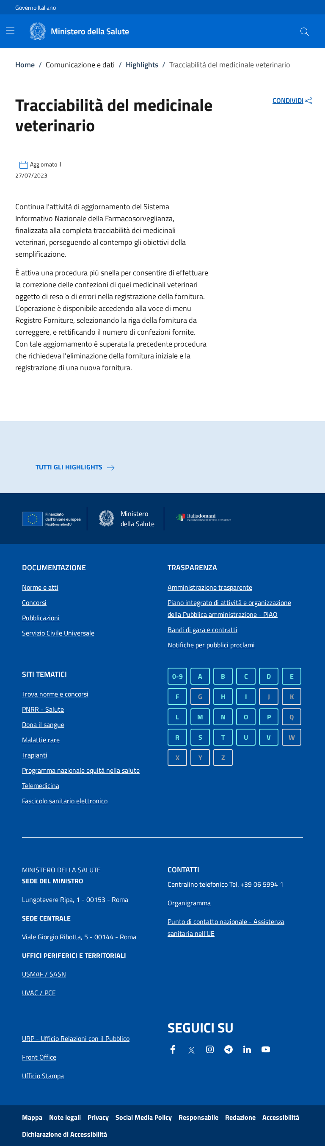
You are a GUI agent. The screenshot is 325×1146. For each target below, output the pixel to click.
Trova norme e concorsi (55, 694)
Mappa (32, 1117)
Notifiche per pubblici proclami (211, 645)
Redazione (240, 1117)
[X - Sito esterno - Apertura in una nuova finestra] (191, 1049)
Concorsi (34, 602)
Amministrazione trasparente (210, 587)
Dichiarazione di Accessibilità (64, 1134)
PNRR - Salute (43, 709)
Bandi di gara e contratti (202, 629)
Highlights (142, 64)
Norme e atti (40, 587)
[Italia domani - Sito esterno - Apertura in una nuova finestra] (206, 518)
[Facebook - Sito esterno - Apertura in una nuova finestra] (173, 1048)
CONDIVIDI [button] (288, 100)
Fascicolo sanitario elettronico (64, 801)
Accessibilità (280, 1117)
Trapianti (34, 755)
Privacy (98, 1117)
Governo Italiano (35, 7)
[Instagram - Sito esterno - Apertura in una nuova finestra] (210, 1048)
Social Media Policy (144, 1117)
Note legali (65, 1117)
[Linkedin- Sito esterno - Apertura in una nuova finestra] (247, 1048)
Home (25, 64)
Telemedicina (40, 785)
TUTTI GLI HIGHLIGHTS (69, 467)
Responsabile (198, 1117)
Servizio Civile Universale (58, 633)
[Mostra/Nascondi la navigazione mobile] (10, 30)
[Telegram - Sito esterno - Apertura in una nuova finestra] (228, 1048)
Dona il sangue (43, 724)
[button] (305, 31)
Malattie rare (41, 740)
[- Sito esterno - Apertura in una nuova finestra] (266, 1048)
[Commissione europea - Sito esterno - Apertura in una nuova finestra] (52, 519)
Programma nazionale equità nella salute (81, 770)
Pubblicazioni (41, 618)
